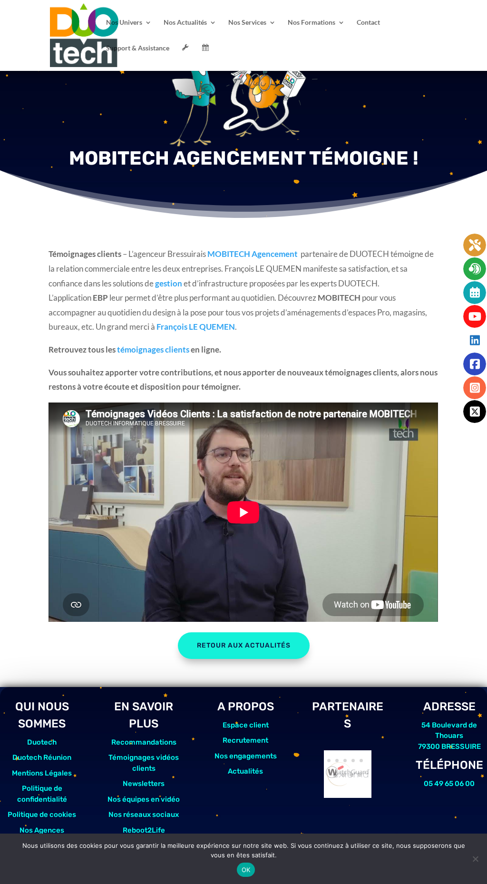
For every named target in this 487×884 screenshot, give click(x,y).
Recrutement (245, 740)
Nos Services (247, 22)
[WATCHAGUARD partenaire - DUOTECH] (347, 795)
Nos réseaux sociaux (143, 814)
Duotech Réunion (41, 757)
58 (351, 775)
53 (345, 760)
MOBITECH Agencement (252, 254)
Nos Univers (124, 22)
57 (343, 775)
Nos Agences (41, 830)
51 (329, 760)
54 (353, 760)
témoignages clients (153, 349)
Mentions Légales (42, 773)
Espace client (246, 725)
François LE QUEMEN (195, 327)
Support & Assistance (137, 48)
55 (361, 760)
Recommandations (143, 742)
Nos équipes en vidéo (143, 799)
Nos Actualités (185, 22)
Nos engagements (245, 756)
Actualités (245, 771)
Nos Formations (311, 22)
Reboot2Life (144, 830)
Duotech (42, 742)
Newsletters (144, 783)
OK (246, 870)
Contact (368, 22)
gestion (168, 283)
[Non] (475, 859)
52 (337, 760)
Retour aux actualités (244, 645)
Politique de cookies (42, 814)
